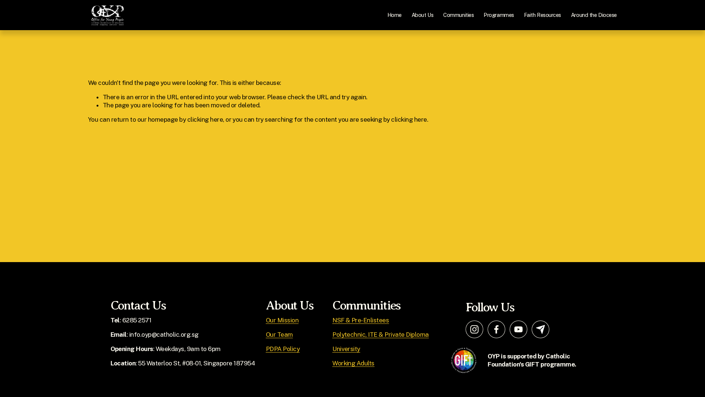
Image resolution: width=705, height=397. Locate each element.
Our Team (279, 334)
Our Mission (282, 320)
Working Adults (353, 363)
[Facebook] (496, 329)
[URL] (540, 329)
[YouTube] (518, 329)
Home (394, 15)
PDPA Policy (283, 349)
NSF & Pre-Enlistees (360, 320)
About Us (422, 15)
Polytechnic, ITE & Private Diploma (380, 334)
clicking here (205, 119)
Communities (458, 15)
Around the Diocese (594, 15)
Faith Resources (542, 15)
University (346, 349)
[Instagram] (474, 329)
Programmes (499, 15)
